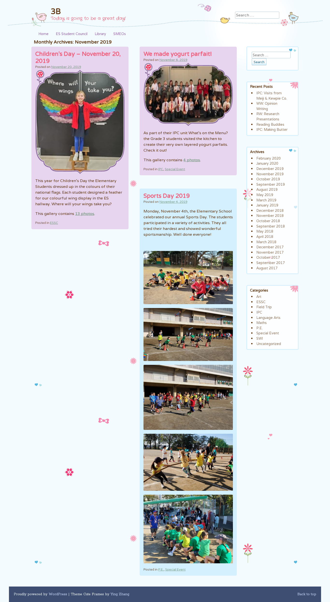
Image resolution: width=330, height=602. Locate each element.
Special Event (175, 169)
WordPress (58, 594)
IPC (160, 169)
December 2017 (270, 247)
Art (258, 296)
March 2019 (266, 200)
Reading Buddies (270, 124)
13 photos (84, 213)
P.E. (161, 569)
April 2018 (264, 236)
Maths (261, 322)
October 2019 (268, 179)
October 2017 (268, 257)
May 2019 (264, 194)
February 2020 (268, 158)
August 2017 (267, 268)
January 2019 (267, 205)
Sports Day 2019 (166, 195)
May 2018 (264, 231)
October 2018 (268, 221)
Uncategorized (268, 343)
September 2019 (270, 184)
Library (100, 33)
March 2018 (266, 242)
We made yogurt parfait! (177, 54)
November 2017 (270, 252)
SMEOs (119, 33)
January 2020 (267, 163)
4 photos (191, 159)
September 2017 (270, 262)
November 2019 (270, 174)
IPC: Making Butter (271, 129)
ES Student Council (71, 33)
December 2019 (270, 168)
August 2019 (267, 189)
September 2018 (270, 226)
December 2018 (270, 210)
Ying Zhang (119, 594)
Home (43, 33)
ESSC (54, 223)
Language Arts (268, 317)
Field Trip (264, 307)
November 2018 (270, 215)
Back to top (306, 594)
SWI (259, 338)
